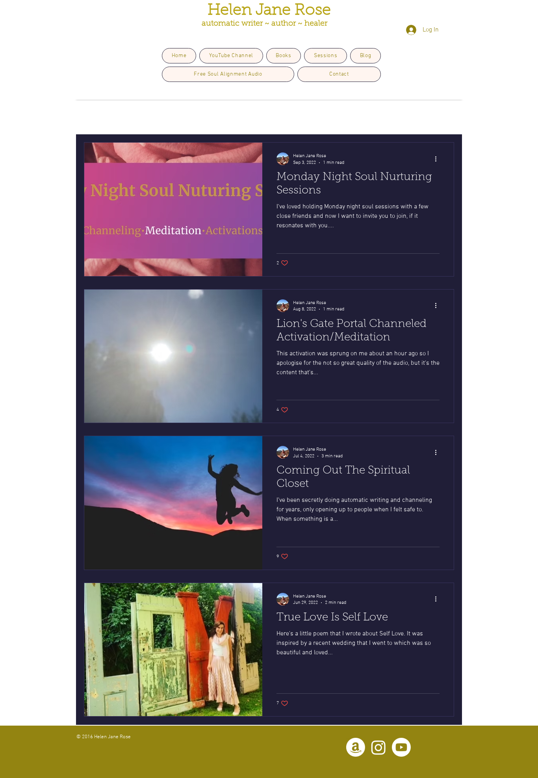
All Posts (96, 119)
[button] (444, 119)
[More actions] (438, 158)
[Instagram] (378, 747)
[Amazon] (355, 747)
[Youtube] (401, 747)
